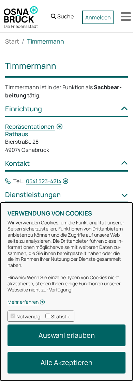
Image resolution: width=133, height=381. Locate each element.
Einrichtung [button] (23, 109)
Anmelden (98, 17)
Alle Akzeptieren (66, 362)
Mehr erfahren (23, 302)
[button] (62, 14)
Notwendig (28, 316)
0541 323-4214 (43, 181)
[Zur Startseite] (21, 16)
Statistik (60, 316)
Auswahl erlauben (67, 335)
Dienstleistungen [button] (33, 195)
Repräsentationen (30, 126)
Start (12, 41)
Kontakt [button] (17, 163)
